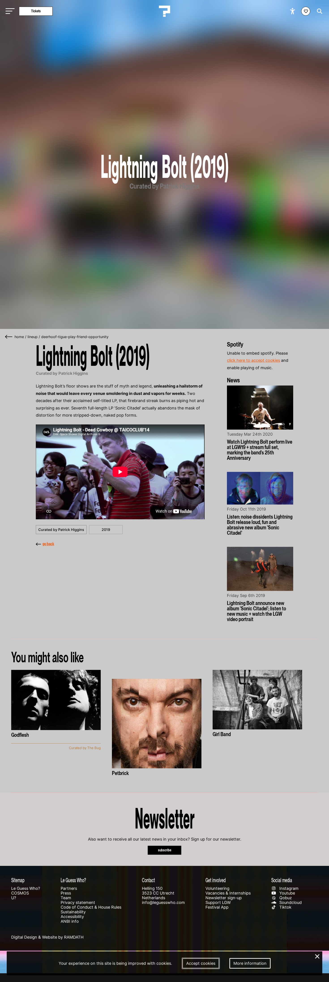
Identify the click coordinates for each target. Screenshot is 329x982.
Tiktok (284, 907)
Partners (69, 888)
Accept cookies (200, 963)
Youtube (286, 893)
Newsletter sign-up (223, 897)
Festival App (217, 907)
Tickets (36, 11)
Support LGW (218, 902)
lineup (33, 336)
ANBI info (70, 921)
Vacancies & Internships (228, 893)
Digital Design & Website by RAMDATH (47, 937)
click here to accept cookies (253, 360)
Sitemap (17, 880)
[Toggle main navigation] (9, 11)
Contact (148, 880)
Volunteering (217, 888)
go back (48, 543)
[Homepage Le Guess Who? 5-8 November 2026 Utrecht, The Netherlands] (164, 11)
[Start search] (318, 11)
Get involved (215, 880)
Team (66, 897)
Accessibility (72, 916)
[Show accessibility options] (293, 11)
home (19, 336)
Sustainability (73, 912)
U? (13, 897)
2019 (106, 529)
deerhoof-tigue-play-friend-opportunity (75, 336)
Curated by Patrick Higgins (61, 529)
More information (250, 963)
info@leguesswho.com (163, 902)
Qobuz (285, 897)
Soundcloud (290, 902)
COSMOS (20, 893)
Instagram (288, 888)
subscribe (164, 850)
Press (66, 893)
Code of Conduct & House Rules (91, 907)
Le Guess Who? (25, 888)
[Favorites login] (305, 11)
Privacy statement (78, 902)
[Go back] (9, 337)
